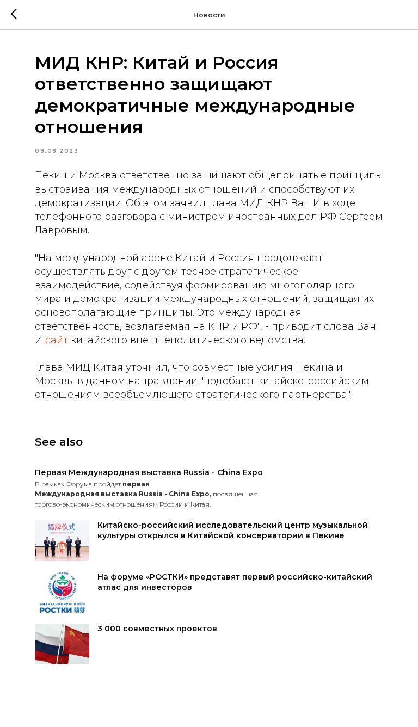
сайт (56, 340)
